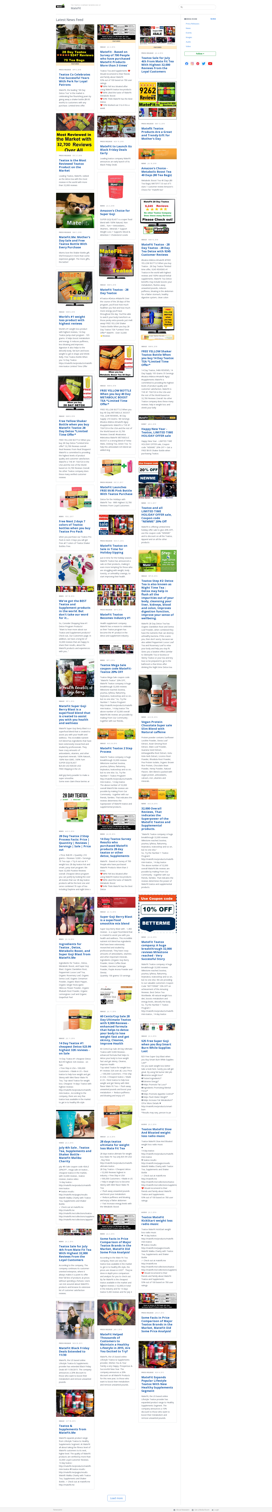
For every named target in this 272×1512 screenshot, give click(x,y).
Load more (116, 1498)
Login (216, 1510)
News (188, 28)
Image (61, 312)
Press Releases (192, 23)
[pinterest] (198, 63)
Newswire (57, 1509)
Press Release (65, 70)
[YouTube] (210, 63)
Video (188, 46)
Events (189, 32)
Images (189, 37)
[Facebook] (186, 63)
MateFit (76, 8)
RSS (214, 19)
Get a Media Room (202, 1510)
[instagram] (192, 63)
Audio (188, 42)
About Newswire (182, 1510)
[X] (203, 63)
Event (143, 424)
